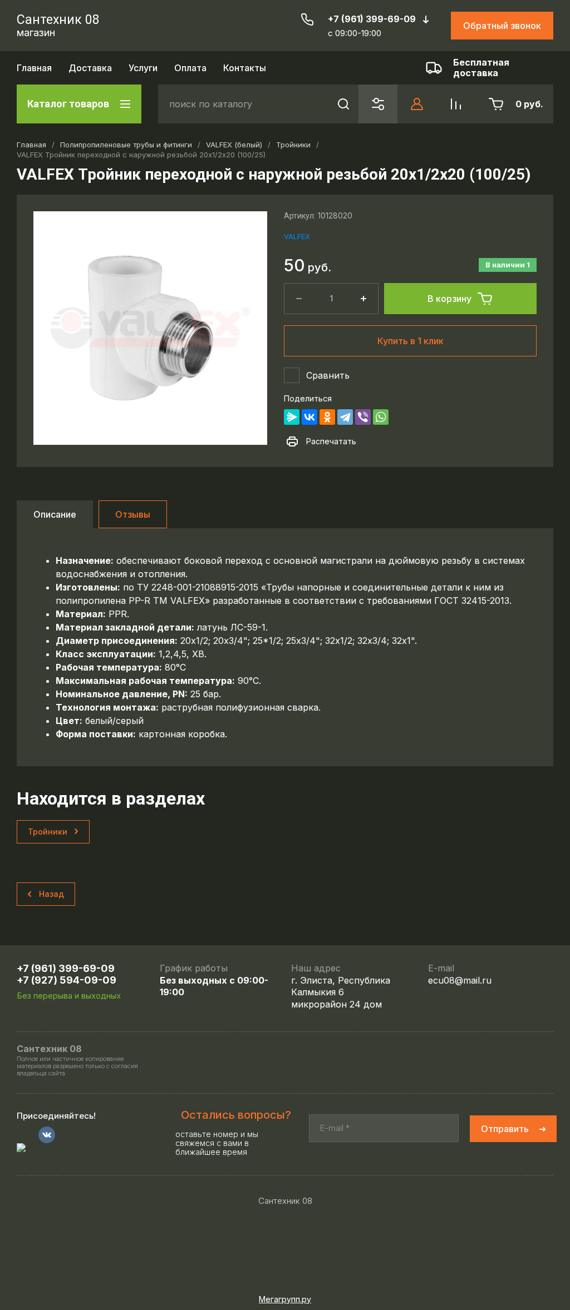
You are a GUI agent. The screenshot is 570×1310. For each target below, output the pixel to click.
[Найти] (343, 104)
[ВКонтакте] (309, 417)
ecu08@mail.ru (460, 980)
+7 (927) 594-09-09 (66, 980)
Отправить (505, 1128)
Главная (34, 67)
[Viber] (363, 417)
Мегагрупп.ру (285, 1299)
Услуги (143, 67)
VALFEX (297, 236)
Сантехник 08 (58, 19)
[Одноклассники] (327, 417)
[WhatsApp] (381, 417)
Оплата (190, 67)
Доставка (90, 67)
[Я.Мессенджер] (291, 417)
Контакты (244, 67)
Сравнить (328, 375)
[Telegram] (345, 417)
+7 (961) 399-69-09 (372, 18)
